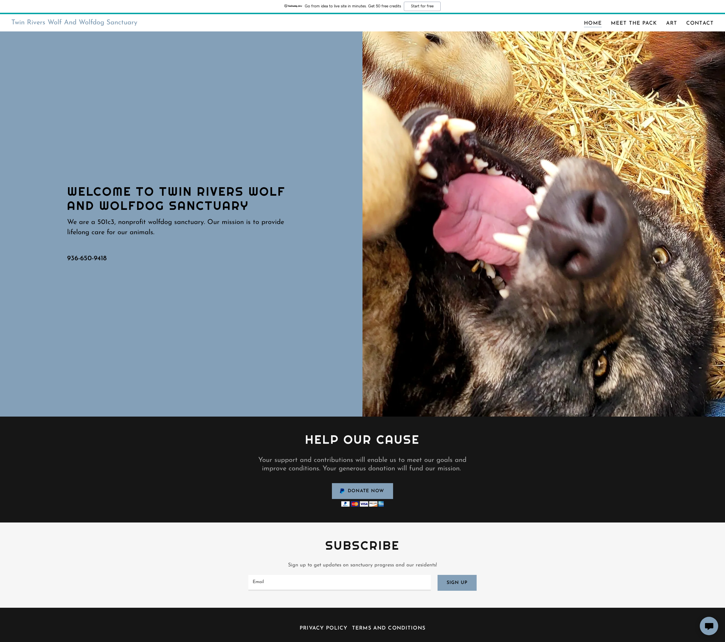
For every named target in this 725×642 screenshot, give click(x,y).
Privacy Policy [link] (323, 628)
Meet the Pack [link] (634, 23)
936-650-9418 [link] (87, 258)
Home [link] (593, 23)
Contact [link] (700, 23)
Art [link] (671, 23)
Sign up (457, 583)
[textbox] (339, 583)
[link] (74, 23)
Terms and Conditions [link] (388, 628)
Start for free (422, 6)
